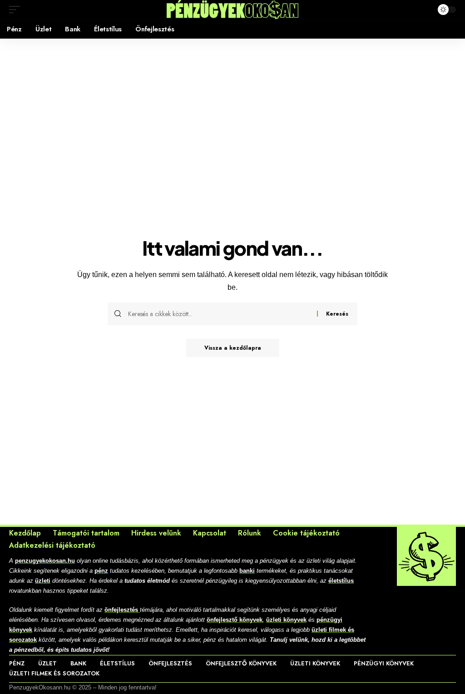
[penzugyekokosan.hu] (233, 9)
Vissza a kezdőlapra (232, 348)
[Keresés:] (219, 313)
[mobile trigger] (17, 9)
